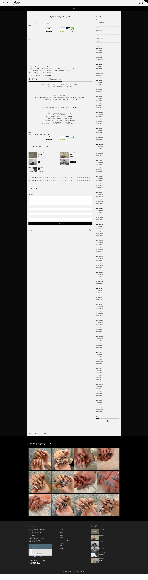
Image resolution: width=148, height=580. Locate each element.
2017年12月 (98, 114)
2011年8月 (98, 288)
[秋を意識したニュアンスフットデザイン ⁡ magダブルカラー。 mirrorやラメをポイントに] (108, 459)
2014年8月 (98, 205)
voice (97, 35)
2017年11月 (98, 116)
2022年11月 (98, 57)
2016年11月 (98, 144)
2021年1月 (98, 71)
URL (29, 217)
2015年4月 (98, 187)
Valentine (71, 156)
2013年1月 (98, 249)
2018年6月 (98, 100)
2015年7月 (98, 180)
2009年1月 (98, 359)
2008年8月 (98, 368)
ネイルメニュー (41, 156)
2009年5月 (98, 350)
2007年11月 (98, 386)
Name (30, 206)
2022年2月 (98, 64)
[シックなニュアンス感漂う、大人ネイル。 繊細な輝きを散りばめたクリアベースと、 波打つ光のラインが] (40, 505)
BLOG (127, 3)
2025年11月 (98, 48)
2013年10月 (98, 228)
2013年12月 (98, 224)
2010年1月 (98, 331)
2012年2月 (98, 274)
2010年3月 (98, 327)
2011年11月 (98, 281)
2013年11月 (98, 226)
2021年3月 (98, 68)
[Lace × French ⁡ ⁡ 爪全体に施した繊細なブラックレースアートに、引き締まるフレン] (62, 459)
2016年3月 (98, 162)
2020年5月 (98, 80)
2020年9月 (98, 77)
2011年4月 (98, 297)
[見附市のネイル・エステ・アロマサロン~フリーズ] (11, 3)
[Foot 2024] (64, 165)
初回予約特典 (99, 41)
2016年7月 (98, 153)
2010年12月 (98, 306)
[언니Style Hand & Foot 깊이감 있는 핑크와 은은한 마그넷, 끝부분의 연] (85, 459)
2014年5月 (98, 212)
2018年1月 (98, 112)
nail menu (40, 154)
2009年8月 (98, 343)
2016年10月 (98, 146)
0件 (39, 23)
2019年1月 (98, 89)
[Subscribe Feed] (140, 3)
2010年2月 (98, 329)
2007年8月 (98, 393)
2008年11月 (98, 363)
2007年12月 (98, 384)
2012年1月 (98, 276)
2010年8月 (98, 315)
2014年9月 (98, 203)
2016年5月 (98, 158)
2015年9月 (98, 176)
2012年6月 (98, 265)
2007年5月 (98, 400)
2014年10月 (98, 201)
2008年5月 (98, 375)
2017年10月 (98, 119)
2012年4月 (98, 269)
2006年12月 (98, 404)
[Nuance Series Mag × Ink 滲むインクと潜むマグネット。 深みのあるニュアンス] (85, 482)
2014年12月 (98, 196)
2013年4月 (98, 242)
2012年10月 (98, 256)
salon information (99, 30)
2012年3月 (98, 272)
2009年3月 (98, 354)
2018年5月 (98, 103)
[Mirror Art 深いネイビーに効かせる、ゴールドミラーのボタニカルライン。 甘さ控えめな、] (62, 505)
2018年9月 (98, 96)
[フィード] (108, 421)
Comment (30, 194)
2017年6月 (98, 128)
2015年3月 (98, 189)
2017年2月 (98, 137)
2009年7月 (98, 345)
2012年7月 (98, 263)
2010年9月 (98, 313)
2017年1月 (98, 139)
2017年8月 (98, 123)
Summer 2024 (41, 171)
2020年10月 (98, 75)
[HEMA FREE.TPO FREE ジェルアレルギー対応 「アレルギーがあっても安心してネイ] (40, 459)
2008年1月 (98, 382)
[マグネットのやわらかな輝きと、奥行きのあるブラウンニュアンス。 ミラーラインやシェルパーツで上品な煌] (85, 505)
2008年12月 (98, 361)
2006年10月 (98, 409)
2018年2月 (98, 109)
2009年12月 (98, 333)
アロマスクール (99, 38)
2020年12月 (98, 73)
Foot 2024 (72, 163)
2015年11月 (98, 171)
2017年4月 (98, 132)
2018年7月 (98, 98)
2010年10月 (98, 311)
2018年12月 (98, 91)
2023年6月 (98, 55)
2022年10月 (98, 59)
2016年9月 (98, 148)
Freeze (37, 556)
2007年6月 (98, 398)
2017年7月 (98, 125)
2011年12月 (98, 279)
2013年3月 (98, 244)
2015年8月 (98, 178)
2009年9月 (98, 340)
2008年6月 (98, 372)
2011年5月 (98, 295)
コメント (40, 134)
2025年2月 (98, 50)
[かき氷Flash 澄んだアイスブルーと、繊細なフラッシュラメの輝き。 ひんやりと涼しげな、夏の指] (108, 482)
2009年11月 (98, 336)
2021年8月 (98, 66)
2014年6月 (98, 210)
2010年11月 (98, 308)
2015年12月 (98, 169)
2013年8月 (98, 233)
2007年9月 (98, 391)
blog (30, 25)
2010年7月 (98, 318)
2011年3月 (98, 299)
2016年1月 (98, 167)
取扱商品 (122, 3)
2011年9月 (98, 286)
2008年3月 (98, 377)
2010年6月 (98, 320)
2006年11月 (98, 407)
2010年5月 (98, 322)
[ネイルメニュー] (33, 157)
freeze (44, 23)
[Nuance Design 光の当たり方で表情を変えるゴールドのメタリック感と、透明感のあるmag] (40, 482)
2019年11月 (98, 84)
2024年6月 (98, 52)
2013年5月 (98, 240)
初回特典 (107, 3)
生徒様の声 (101, 3)
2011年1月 (98, 304)
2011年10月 (98, 283)
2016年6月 (98, 155)
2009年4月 (98, 352)
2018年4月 (98, 105)
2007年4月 (98, 402)
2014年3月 (98, 217)
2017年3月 (98, 135)
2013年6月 (98, 238)
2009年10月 (98, 338)
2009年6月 (98, 347)
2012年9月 (98, 258)
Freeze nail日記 (72, 161)
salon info (98, 27)
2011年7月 (98, 290)
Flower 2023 (102, 560)
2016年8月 (98, 151)
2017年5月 (98, 130)
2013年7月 (98, 235)
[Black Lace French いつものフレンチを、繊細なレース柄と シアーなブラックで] (108, 505)
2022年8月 (98, 61)
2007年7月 (98, 395)
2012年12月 (98, 251)
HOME (92, 3)
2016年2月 (98, 164)
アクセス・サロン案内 (115, 3)
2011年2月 (98, 302)
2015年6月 (98, 183)
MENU (96, 3)
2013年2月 (98, 247)
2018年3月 (98, 107)
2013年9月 (98, 231)
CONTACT (132, 3)
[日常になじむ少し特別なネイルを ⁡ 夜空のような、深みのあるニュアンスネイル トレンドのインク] (62, 482)
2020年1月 (98, 82)
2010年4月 (98, 324)
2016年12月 (98, 141)
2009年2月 (98, 356)
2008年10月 (98, 366)
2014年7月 (98, 208)
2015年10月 (98, 174)
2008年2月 (98, 379)
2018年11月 (98, 94)
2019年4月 (98, 87)
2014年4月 (98, 215)
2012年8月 (98, 260)
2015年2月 (98, 192)
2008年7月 (98, 370)
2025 (39, 163)
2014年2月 (98, 219)
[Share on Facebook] (137, 3)
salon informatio (102, 33)
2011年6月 (98, 292)
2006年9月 (98, 411)
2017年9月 (98, 121)
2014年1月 (98, 222)
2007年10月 (98, 388)
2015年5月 (98, 185)
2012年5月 (98, 267)
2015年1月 (98, 194)
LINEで (45, 560)
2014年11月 (98, 199)
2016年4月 (98, 160)
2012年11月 (98, 253)
